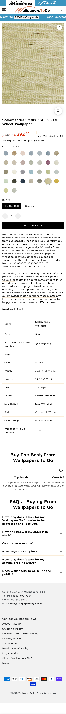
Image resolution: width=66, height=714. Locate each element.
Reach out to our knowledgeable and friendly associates (32, 294)
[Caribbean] (31, 171)
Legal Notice (10, 653)
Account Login (12, 623)
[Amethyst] (22, 162)
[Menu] (4, 9)
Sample (31, 206)
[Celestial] (39, 171)
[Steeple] (39, 181)
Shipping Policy (12, 628)
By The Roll (13, 206)
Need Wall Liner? (12, 309)
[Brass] (56, 181)
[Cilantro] (31, 181)
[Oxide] (6, 171)
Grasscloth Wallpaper (48, 412)
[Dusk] (22, 171)
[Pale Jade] (31, 162)
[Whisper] (14, 190)
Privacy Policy (11, 638)
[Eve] (31, 153)
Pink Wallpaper (44, 420)
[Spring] (6, 190)
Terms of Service (13, 643)
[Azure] (48, 153)
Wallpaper (41, 387)
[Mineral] (39, 162)
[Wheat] (48, 181)
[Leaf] (48, 171)
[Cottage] (6, 181)
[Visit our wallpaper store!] (20, 5)
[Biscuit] (6, 162)
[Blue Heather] (6, 153)
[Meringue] (14, 171)
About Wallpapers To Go (18, 658)
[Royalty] (48, 162)
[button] (58, 111)
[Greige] (14, 162)
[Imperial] (22, 181)
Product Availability (15, 648)
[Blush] (22, 153)
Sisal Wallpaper (44, 404)
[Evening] (14, 181)
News (6, 663)
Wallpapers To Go (27, 693)
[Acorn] (56, 153)
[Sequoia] (14, 153)
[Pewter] (56, 162)
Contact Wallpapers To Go (19, 618)
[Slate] (39, 153)
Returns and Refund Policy (20, 633)
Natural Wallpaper (46, 395)
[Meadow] (56, 171)
